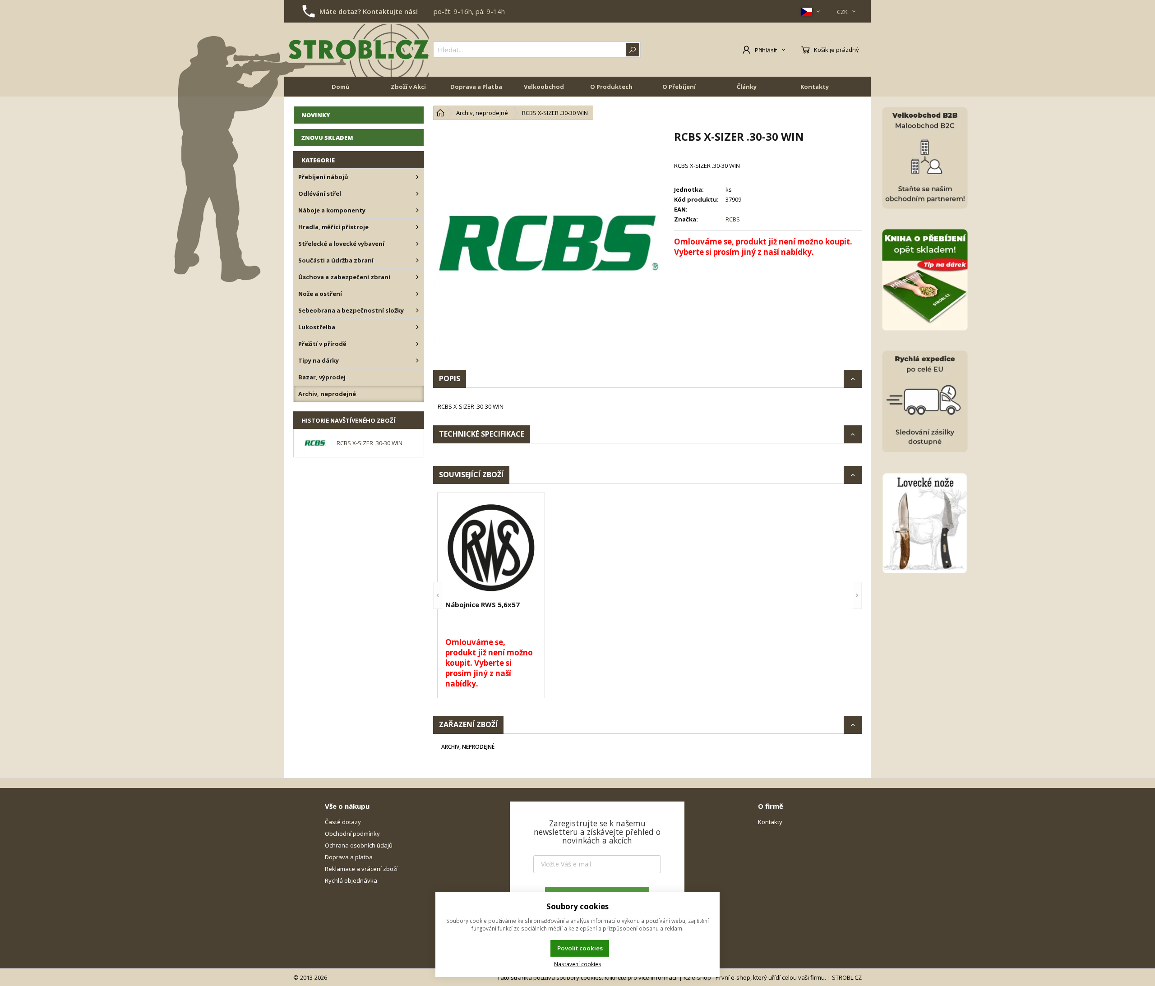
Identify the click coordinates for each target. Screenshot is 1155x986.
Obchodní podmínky (352, 833)
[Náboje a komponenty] (417, 210)
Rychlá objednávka (351, 880)
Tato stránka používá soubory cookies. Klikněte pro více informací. (587, 977)
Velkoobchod (544, 87)
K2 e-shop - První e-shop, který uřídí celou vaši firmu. (755, 977)
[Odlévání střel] (417, 193)
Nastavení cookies (577, 964)
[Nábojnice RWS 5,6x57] (491, 548)
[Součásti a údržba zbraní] (417, 260)
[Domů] (440, 113)
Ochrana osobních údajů (359, 845)
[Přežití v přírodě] (417, 343)
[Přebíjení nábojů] (417, 176)
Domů (341, 87)
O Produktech (611, 87)
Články (747, 87)
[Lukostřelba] (417, 327)
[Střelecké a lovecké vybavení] (417, 243)
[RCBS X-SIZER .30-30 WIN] (549, 245)
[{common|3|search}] (632, 49)
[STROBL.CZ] (359, 50)
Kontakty (814, 87)
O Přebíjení (679, 87)
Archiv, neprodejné (467, 747)
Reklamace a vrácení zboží (361, 869)
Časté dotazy (343, 822)
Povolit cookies (580, 948)
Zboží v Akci (408, 87)
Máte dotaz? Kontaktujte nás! (368, 11)
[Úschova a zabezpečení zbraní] (417, 277)
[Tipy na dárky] (417, 360)
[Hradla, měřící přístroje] (417, 226)
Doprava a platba (349, 857)
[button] (437, 595)
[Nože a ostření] (417, 293)
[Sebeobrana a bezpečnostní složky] (417, 310)
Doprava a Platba (476, 87)
